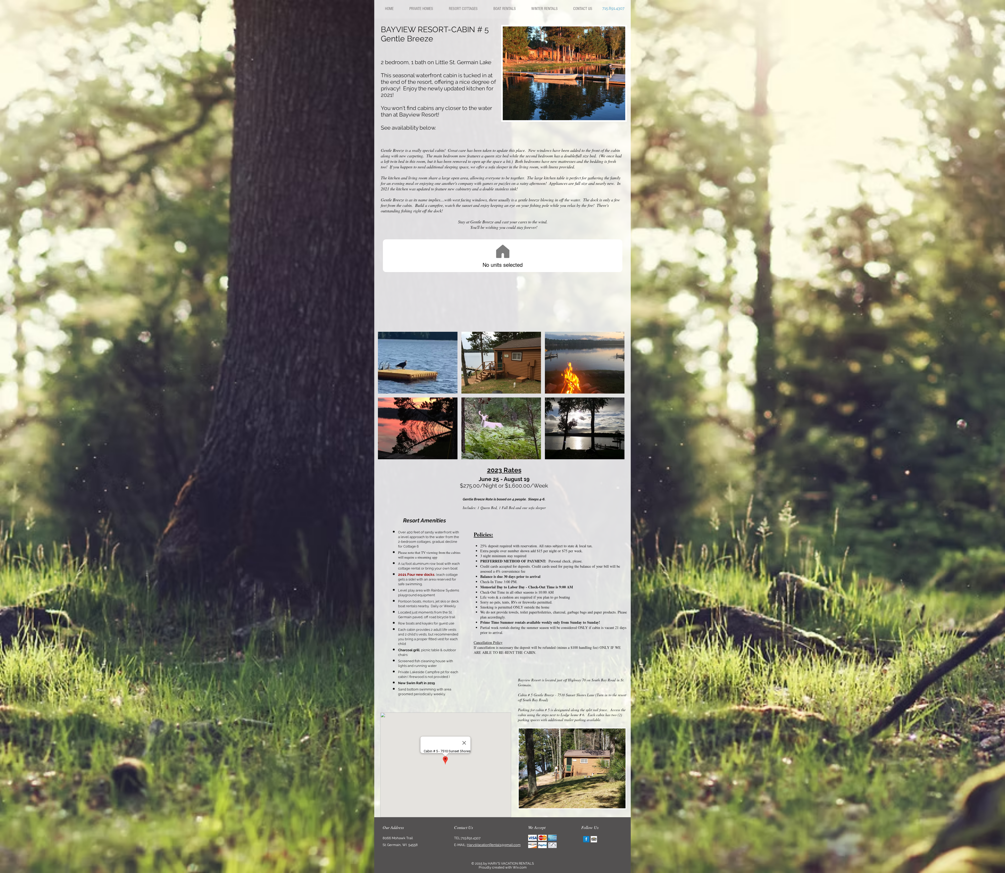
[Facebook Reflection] (586, 839)
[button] (564, 73)
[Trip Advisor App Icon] (594, 839)
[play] (617, 112)
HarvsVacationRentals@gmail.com (494, 845)
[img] (417, 363)
